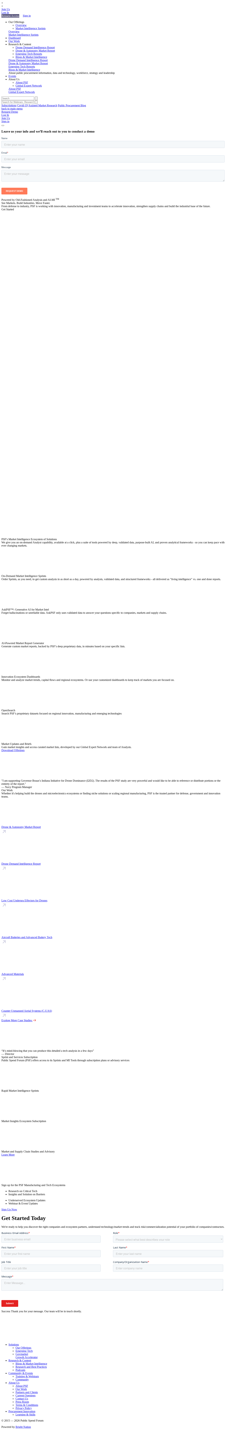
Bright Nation (23, 1426)
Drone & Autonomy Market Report (35, 50)
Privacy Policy (24, 1408)
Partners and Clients (27, 1392)
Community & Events (20, 1373)
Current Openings (25, 1395)
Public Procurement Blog (72, 105)
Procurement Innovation (21, 1411)
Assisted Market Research (42, 105)
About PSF (22, 82)
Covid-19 (22, 105)
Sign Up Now (9, 1209)
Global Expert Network (29, 85)
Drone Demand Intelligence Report (35, 47)
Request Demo (9, 111)
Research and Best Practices (31, 1366)
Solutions (13, 1344)
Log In (5, 12)
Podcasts (20, 1369)
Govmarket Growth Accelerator (27, 1356)
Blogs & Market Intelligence (31, 57)
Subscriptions (8, 105)
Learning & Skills (25, 1414)
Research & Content (19, 1360)
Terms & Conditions (27, 1404)
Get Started (7, 209)
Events (12, 76)
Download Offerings (13, 750)
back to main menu (12, 108)
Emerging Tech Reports (29, 53)
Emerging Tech (24, 1350)
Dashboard (14, 37)
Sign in (27, 15)
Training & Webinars (27, 1376)
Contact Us (22, 1398)
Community (22, 1379)
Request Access (10, 15)
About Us (13, 1382)
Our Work (14, 41)
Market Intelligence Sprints (31, 28)
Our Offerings (23, 1347)
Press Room (22, 1401)
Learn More (8, 1154)
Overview (21, 25)
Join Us (5, 9)
